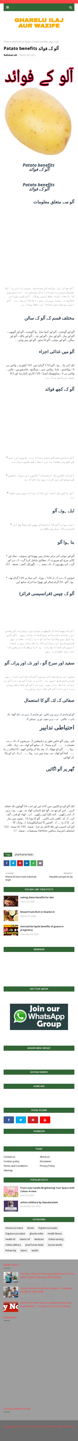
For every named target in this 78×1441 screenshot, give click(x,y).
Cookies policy (11, 1161)
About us (45, 1156)
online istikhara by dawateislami (39, 1202)
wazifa (35, 1250)
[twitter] (21, 1119)
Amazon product (14, 1228)
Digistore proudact (15, 1233)
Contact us (9, 1156)
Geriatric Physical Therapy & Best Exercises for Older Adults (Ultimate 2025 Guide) (47, 1275)
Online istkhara (13, 1244)
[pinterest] (33, 1119)
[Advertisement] (39, 242)
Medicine (39, 1239)
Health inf (10, 1239)
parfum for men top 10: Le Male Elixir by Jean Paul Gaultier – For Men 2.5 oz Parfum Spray (45, 1304)
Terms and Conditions (16, 1165)
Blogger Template (61, 1435)
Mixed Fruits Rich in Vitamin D (37, 911)
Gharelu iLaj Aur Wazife (39, 1426)
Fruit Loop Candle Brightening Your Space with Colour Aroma (47, 1189)
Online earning (55, 1239)
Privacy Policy (47, 1165)
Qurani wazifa (55, 1244)
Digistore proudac (47, 1228)
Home (7, 41)
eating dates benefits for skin (37, 897)
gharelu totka (36, 1233)
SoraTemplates (27, 1435)
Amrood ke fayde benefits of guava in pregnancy (41, 928)
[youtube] (45, 1119)
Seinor (23, 1250)
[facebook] (9, 1119)
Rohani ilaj (10, 1250)
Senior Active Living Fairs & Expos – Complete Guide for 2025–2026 (46, 1290)
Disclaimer (45, 1161)
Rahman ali (10, 55)
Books (30, 1228)
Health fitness (55, 1233)
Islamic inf (25, 1239)
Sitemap (8, 1170)
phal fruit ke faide (21, 41)
